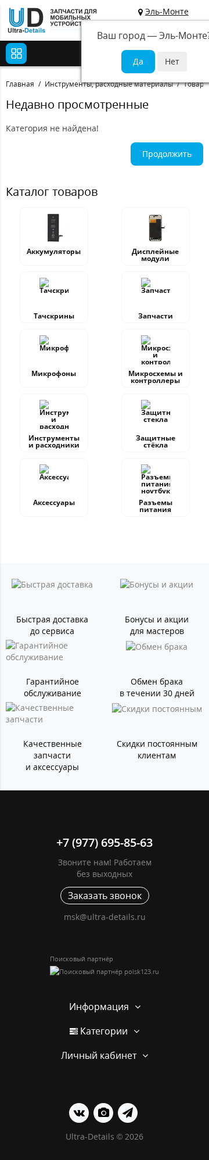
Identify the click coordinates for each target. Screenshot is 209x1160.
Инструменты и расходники (54, 441)
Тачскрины (54, 316)
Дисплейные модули (155, 254)
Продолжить (167, 153)
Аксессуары (54, 502)
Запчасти (155, 316)
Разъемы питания (155, 505)
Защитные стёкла (155, 441)
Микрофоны (53, 373)
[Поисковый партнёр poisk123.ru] (104, 971)
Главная (20, 84)
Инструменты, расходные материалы (109, 84)
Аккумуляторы (54, 251)
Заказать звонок (105, 895)
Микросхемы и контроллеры (155, 376)
